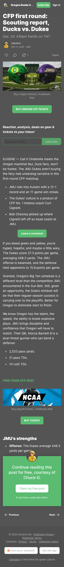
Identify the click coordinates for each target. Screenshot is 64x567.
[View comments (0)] (14, 55)
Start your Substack (22, 550)
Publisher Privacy (44, 534)
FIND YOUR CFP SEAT (18, 380)
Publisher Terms (32, 538)
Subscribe (43, 5)
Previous (14, 514)
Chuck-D (16, 43)
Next (52, 514)
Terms (32, 541)
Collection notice (48, 541)
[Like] (6, 55)
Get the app (49, 550)
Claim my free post (32, 488)
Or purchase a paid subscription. (32, 497)
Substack (14, 559)
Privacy (23, 541)
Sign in (56, 5)
